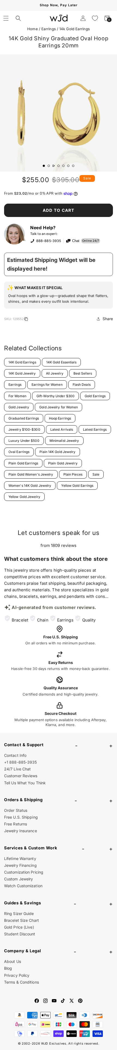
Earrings (48, 29)
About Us (12, 961)
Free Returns (15, 824)
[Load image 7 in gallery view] (73, 166)
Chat (75, 241)
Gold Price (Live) (19, 927)
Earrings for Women (47, 384)
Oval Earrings (18, 452)
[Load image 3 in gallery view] (54, 166)
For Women (17, 396)
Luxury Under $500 (23, 441)
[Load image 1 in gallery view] (44, 166)
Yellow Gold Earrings (77, 485)
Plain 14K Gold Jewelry (57, 452)
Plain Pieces (72, 474)
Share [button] (108, 318)
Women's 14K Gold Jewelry (29, 485)
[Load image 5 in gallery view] (63, 166)
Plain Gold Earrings (23, 463)
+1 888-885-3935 (20, 762)
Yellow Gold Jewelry (24, 497)
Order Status (15, 810)
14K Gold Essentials (61, 362)
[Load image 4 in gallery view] (58, 166)
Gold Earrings (95, 396)
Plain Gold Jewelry (63, 463)
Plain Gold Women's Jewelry (30, 474)
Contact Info (15, 755)
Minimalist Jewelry (64, 441)
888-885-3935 (48, 241)
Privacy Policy (16, 975)
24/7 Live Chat (17, 769)
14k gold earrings (74, 29)
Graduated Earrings (23, 418)
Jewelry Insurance (20, 830)
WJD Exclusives (53, 1043)
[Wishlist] (95, 18)
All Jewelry (54, 373)
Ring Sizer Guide (19, 913)
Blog (8, 968)
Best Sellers (82, 373)
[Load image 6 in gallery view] (68, 166)
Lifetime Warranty (20, 858)
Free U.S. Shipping (21, 817)
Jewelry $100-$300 (24, 429)
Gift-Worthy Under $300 (55, 396)
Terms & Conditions (21, 982)
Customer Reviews (21, 775)
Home (32, 29)
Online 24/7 (90, 241)
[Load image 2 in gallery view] (49, 166)
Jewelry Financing (20, 865)
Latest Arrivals (61, 429)
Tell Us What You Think (25, 782)
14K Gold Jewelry (22, 373)
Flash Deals (82, 384)
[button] (6, 18)
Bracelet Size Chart (21, 920)
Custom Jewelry (18, 879)
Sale (96, 474)
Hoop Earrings (60, 418)
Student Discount (19, 934)
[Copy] (26, 320)
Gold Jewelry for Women (58, 407)
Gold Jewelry (18, 407)
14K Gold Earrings (22, 362)
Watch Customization (23, 885)
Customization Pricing (23, 872)
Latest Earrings (95, 429)
